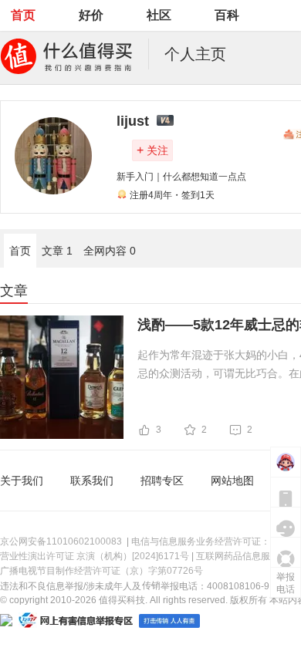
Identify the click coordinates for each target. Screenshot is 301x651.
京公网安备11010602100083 (61, 541)
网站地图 (232, 480)
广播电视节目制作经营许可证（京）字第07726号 (101, 570)
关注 (152, 150)
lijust (133, 121)
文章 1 (57, 251)
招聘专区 (162, 480)
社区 (159, 15)
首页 (23, 15)
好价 (91, 15)
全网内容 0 (109, 251)
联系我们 (91, 480)
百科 (227, 15)
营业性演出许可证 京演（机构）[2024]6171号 (94, 556)
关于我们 (21, 480)
